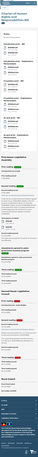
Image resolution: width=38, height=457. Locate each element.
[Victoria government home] (33, 452)
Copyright (19, 443)
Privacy (3, 443)
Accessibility (5, 445)
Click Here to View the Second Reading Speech (17, 195)
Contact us (28, 443)
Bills (5, 7)
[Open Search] (35, 3)
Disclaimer (11, 443)
